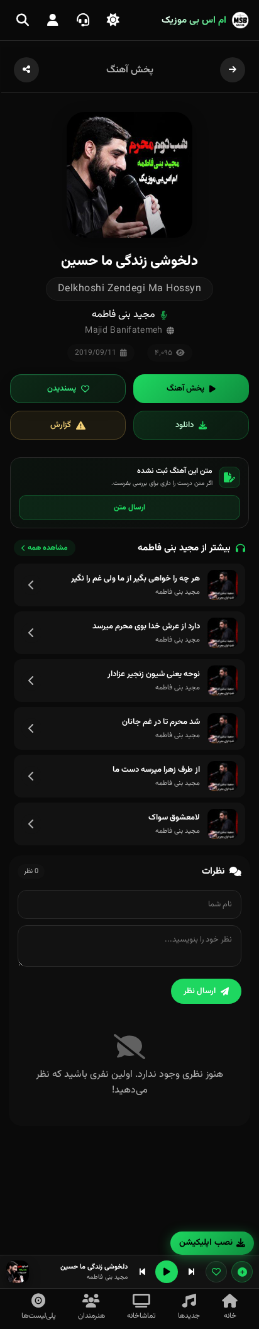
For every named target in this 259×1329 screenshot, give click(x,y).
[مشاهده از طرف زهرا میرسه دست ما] (31, 776)
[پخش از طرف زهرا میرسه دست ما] (222, 776)
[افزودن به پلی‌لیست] (242, 1271)
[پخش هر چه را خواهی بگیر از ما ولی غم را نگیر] (222, 585)
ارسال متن (129, 507)
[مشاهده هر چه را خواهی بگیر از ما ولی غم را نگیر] (31, 585)
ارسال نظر (200, 991)
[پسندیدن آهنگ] (216, 1271)
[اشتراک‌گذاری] (26, 69)
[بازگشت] (232, 69)
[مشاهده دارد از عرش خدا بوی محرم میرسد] (31, 633)
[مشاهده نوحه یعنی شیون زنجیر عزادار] (31, 680)
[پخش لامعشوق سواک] (222, 824)
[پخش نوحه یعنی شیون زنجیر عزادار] (222, 680)
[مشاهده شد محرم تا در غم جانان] (31, 728)
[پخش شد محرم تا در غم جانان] (222, 728)
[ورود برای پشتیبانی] (83, 20)
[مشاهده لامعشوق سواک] (31, 824)
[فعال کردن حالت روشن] (113, 20)
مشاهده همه (48, 547)
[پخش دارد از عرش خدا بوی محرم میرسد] (222, 633)
